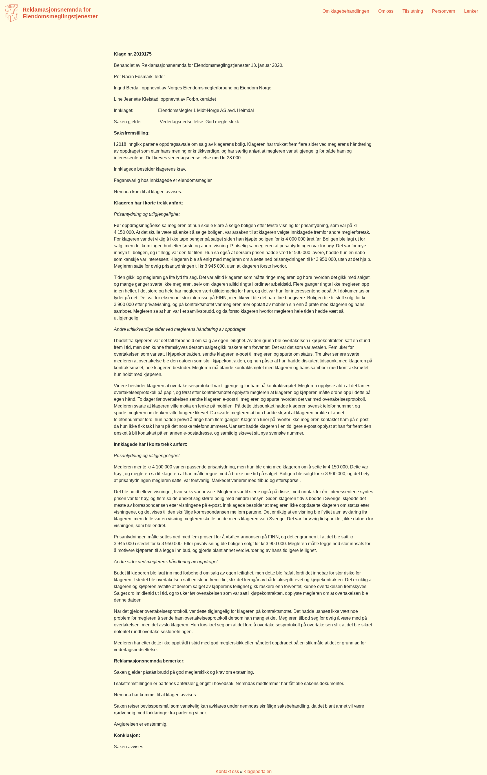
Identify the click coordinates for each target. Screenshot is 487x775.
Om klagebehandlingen (345, 11)
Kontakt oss (227, 771)
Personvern (443, 11)
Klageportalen (258, 771)
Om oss (385, 11)
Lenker (471, 11)
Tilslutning (412, 11)
